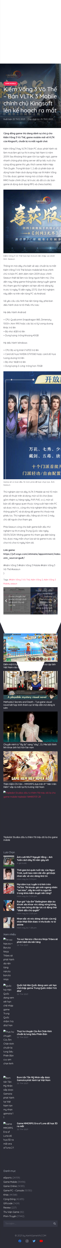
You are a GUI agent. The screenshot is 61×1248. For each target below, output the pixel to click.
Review (7, 1207)
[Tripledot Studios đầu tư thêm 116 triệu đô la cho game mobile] (30, 813)
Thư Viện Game (11, 1212)
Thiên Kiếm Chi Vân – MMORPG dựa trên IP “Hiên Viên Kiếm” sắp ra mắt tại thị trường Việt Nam (29, 785)
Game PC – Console (13, 1190)
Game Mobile (10, 1181)
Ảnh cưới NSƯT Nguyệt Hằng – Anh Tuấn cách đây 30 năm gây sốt (34, 858)
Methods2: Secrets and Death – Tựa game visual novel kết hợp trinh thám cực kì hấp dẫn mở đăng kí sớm (29, 705)
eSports (7, 1177)
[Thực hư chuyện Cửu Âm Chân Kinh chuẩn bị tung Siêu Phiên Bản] (8, 1052)
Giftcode (7, 1203)
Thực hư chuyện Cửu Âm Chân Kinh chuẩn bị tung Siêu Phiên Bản (34, 1033)
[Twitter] (34, 1241)
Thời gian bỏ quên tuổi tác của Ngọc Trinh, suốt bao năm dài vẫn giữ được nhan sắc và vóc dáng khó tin (36, 873)
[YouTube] (41, 1241)
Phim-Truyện (9, 1216)
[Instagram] (26, 1241)
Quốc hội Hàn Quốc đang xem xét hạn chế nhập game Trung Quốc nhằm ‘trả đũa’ (36, 988)
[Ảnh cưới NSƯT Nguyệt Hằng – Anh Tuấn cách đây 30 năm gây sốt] (8, 861)
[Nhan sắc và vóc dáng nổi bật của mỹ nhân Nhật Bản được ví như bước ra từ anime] (8, 922)
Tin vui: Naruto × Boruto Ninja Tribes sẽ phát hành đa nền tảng (37, 941)
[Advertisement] (30, 31)
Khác (6, 1194)
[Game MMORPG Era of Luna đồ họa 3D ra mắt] (8, 1144)
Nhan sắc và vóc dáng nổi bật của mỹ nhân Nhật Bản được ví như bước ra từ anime (36, 921)
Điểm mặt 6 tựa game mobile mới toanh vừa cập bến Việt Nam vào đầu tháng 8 (29, 666)
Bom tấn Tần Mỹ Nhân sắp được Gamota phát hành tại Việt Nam (33, 1079)
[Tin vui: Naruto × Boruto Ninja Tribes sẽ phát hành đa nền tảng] (8, 960)
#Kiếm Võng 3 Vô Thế (19, 579)
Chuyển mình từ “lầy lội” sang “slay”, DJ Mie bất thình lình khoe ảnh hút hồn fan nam (30, 746)
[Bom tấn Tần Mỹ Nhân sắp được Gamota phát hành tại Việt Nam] (8, 1098)
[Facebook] (19, 1241)
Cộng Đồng (9, 1199)
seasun (13, 583)
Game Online (10, 1186)
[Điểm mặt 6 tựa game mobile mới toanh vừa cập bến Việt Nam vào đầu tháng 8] (30, 647)
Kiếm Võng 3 (37, 579)
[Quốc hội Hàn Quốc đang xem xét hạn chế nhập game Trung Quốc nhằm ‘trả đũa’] (8, 1006)
